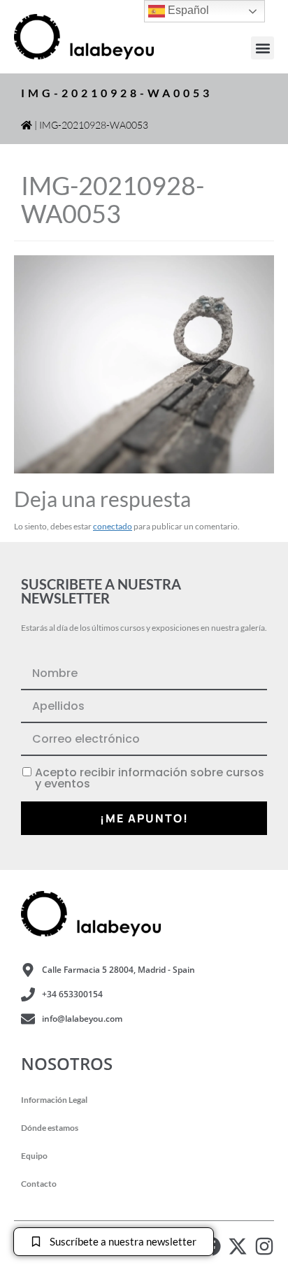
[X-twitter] (237, 1246)
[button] (262, 47)
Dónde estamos (49, 1127)
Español (187, 10)
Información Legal (54, 1099)
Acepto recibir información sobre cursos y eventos (149, 778)
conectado (112, 526)
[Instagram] (264, 1246)
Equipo (34, 1155)
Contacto (39, 1183)
